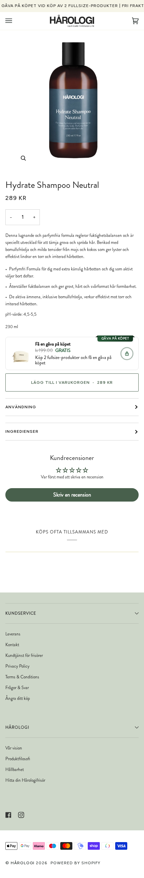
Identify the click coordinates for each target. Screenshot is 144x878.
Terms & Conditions (22, 677)
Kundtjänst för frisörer (24, 655)
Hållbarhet (14, 769)
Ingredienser (22, 431)
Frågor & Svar (17, 687)
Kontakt (12, 644)
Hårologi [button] (17, 727)
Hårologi (22, 863)
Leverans (12, 634)
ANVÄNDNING (20, 407)
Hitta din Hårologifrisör (25, 780)
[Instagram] (21, 815)
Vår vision (13, 748)
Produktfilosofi (17, 759)
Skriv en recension (72, 495)
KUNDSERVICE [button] (20, 613)
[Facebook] (8, 815)
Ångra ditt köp (17, 698)
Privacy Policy (17, 666)
